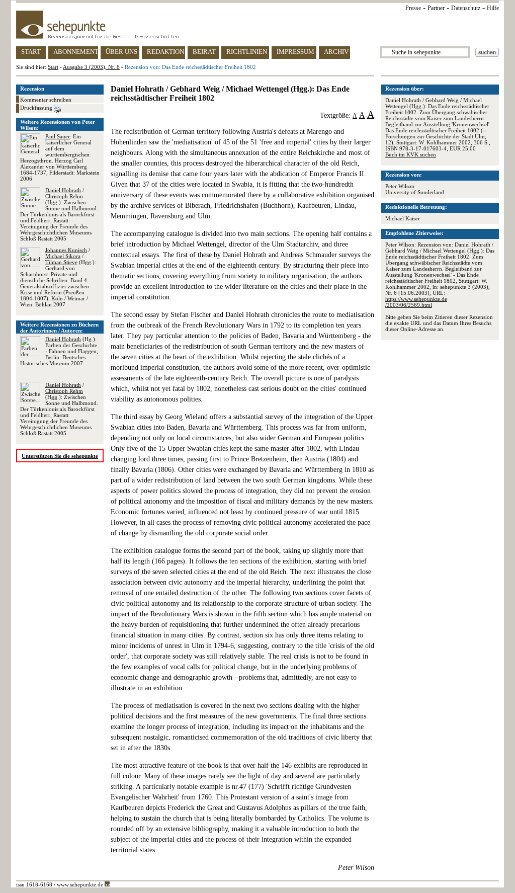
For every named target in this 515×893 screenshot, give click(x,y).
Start (53, 67)
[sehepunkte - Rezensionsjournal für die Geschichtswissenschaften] (257, 25)
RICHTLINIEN (246, 51)
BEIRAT (204, 51)
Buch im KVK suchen (410, 154)
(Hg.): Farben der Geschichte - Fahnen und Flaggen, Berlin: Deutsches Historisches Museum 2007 (59, 351)
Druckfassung (37, 108)
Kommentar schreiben (45, 100)
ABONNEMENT (75, 51)
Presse (413, 8)
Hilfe (493, 8)
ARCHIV (336, 51)
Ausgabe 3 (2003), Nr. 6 (91, 67)
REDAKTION (165, 51)
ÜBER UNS (121, 51)
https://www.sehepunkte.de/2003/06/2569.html (416, 302)
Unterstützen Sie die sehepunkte (60, 456)
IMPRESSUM (295, 51)
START (31, 51)
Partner (436, 8)
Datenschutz (465, 8)
